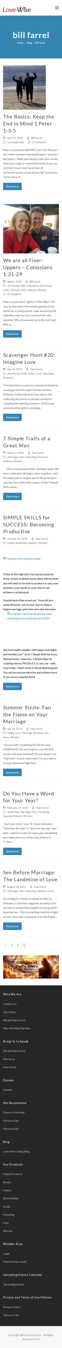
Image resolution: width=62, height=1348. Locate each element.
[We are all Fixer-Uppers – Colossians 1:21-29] (31, 228)
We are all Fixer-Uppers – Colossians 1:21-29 (28, 267)
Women (42, 289)
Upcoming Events (13, 1284)
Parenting (30, 456)
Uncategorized (15, 142)
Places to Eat (10, 1128)
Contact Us (10, 1003)
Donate (7, 1089)
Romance (8, 377)
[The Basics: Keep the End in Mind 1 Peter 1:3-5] (24, 87)
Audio (6, 1206)
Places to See (11, 1120)
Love (39, 373)
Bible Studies (11, 1198)
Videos (7, 1190)
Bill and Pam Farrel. (31, 1335)
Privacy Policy (11, 1307)
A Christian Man (16, 285)
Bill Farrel (36, 137)
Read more (12, 186)
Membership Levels (14, 1261)
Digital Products (13, 1174)
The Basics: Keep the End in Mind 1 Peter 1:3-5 (28, 123)
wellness (32, 289)
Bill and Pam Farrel (14, 1020)
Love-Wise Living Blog (16, 1151)
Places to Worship (14, 1112)
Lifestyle (15, 289)
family (23, 373)
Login (6, 1253)
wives (6, 737)
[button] (57, 7)
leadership (21, 542)
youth (50, 890)
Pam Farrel (36, 369)
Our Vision (9, 1012)
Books (7, 1182)
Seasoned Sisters (12, 816)
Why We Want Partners (17, 1028)
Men (23, 289)
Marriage (48, 373)
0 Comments (39, 142)
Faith (6, 289)
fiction (31, 373)
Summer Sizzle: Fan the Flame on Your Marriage (27, 714)
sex (46, 732)
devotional (46, 285)
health (10, 542)
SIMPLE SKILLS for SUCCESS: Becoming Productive (28, 524)
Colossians (33, 285)
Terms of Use (11, 1315)
